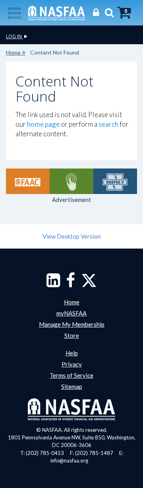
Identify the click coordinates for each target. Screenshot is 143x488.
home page (43, 124)
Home (13, 52)
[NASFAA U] (115, 181)
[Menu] (14, 12)
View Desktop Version (72, 236)
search (108, 124)
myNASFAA (71, 313)
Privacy (72, 364)
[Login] (94, 12)
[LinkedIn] (53, 284)
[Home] (56, 12)
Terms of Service (71, 375)
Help (72, 353)
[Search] (107, 12)
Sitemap (71, 386)
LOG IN (14, 36)
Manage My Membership (71, 324)
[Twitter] (89, 284)
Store (71, 335)
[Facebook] (70, 284)
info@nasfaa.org (69, 460)
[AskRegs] (71, 181)
